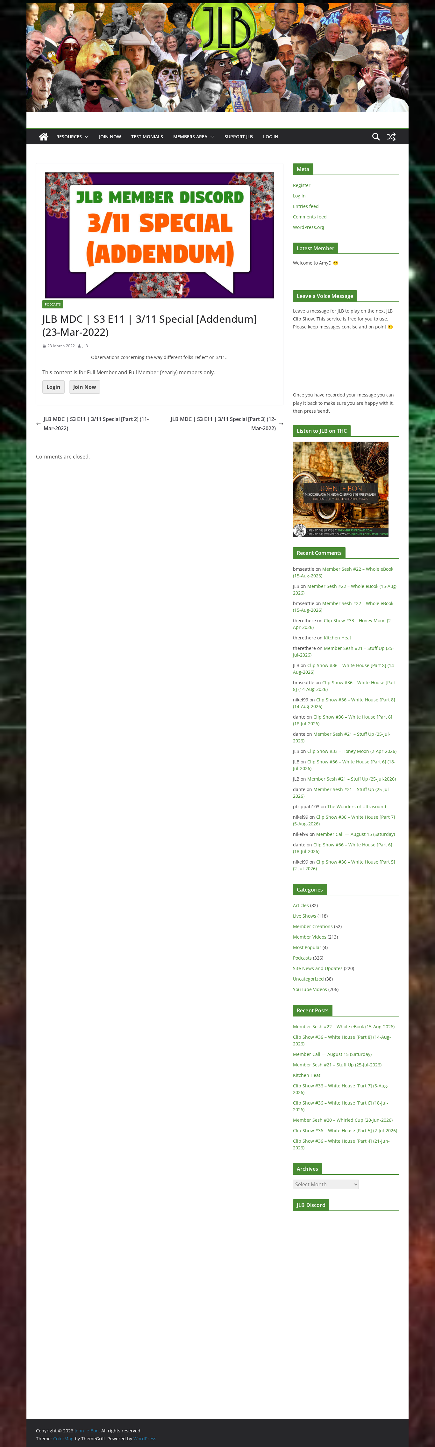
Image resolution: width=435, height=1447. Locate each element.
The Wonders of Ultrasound (356, 806)
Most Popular (307, 947)
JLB (85, 345)
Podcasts (53, 304)
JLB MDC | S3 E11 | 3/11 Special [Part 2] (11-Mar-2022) (96, 424)
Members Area (190, 137)
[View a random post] (391, 136)
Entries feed (306, 206)
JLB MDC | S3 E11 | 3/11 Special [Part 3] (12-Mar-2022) (223, 424)
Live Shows (304, 916)
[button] (85, 136)
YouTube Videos (310, 989)
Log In (270, 137)
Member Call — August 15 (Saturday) (355, 834)
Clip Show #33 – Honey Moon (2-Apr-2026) (351, 751)
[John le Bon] (217, 7)
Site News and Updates (318, 968)
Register (301, 185)
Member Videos (309, 937)
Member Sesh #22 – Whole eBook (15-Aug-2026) (344, 1026)
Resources (69, 137)
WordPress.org (308, 227)
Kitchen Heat (337, 638)
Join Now (84, 386)
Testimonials (147, 137)
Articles (301, 905)
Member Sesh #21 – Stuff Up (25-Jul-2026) (351, 779)
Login (53, 386)
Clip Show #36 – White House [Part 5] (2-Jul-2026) (345, 1130)
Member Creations (313, 926)
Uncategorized (308, 979)
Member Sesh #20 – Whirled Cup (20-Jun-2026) (343, 1120)
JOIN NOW (110, 137)
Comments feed (310, 217)
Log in (299, 196)
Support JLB (239, 137)
